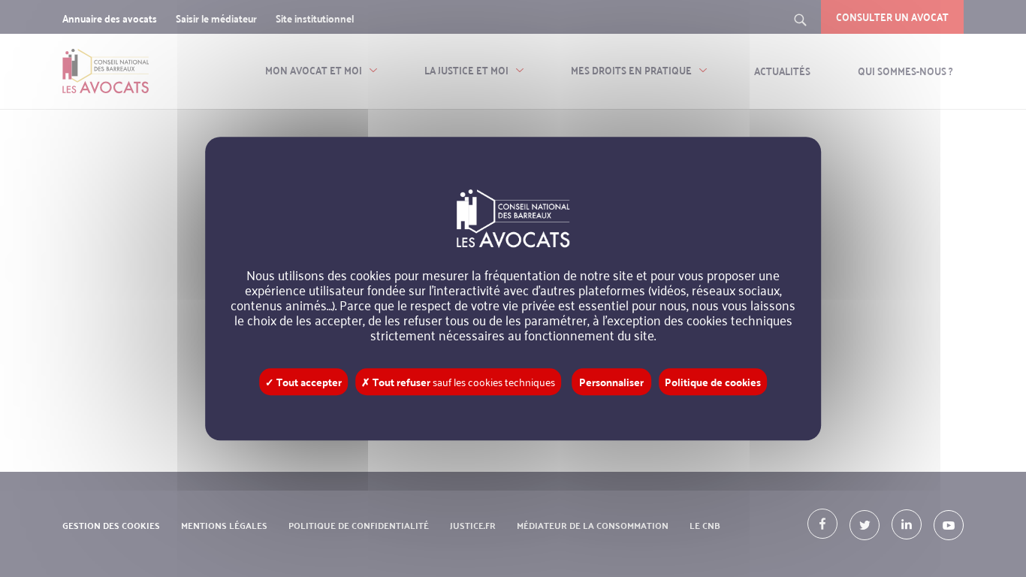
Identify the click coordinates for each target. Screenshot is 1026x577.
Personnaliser (611, 381)
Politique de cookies (713, 381)
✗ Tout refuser (458, 381)
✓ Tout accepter (303, 381)
